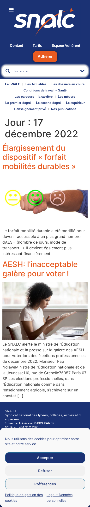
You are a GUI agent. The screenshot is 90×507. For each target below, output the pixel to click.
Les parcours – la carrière (34, 96)
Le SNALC (12, 84)
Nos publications (63, 109)
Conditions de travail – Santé (45, 90)
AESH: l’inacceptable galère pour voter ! (40, 269)
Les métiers (66, 96)
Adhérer (45, 56)
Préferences (45, 484)
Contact (16, 45)
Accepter (45, 457)
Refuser (45, 471)
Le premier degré (18, 103)
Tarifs (37, 45)
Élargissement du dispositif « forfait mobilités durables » (39, 157)
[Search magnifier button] (7, 71)
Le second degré (48, 103)
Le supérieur (75, 103)
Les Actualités (35, 84)
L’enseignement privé (30, 109)
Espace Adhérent (66, 45)
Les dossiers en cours (68, 84)
